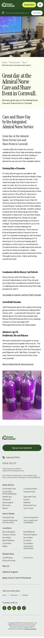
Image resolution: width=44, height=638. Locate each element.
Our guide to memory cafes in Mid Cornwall (21, 295)
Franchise (13, 595)
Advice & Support (10, 572)
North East (6, 538)
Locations (6, 528)
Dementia (6, 499)
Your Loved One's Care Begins (30, 521)
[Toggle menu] (40, 4)
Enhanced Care (29, 505)
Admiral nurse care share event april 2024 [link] (17, 65)
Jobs (4, 595)
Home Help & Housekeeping (9, 493)
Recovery (6, 505)
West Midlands (8, 540)
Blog (24, 62)
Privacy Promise (8, 560)
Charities (25, 595)
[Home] (8, 5)
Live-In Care (28, 508)
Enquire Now (29, 5)
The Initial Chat (8, 517)
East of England (8, 532)
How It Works (8, 513)
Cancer (26, 499)
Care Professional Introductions (9, 521)
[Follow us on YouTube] (19, 608)
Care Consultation (30, 517)
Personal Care (29, 492)
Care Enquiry (7, 558)
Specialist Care (29, 497)
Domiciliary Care (9, 489)
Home (4, 62)
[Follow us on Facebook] (4, 608)
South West (28, 543)
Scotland (27, 540)
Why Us (5, 566)
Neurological (7, 502)
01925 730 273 (9, 463)
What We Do (8, 485)
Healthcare (7, 497)
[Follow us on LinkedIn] (9, 608)
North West (28, 538)
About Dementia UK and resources (18, 364)
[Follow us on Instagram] (14, 608)
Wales (4, 546)
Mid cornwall (15, 62)
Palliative (27, 502)
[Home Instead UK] (9, 437)
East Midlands (29, 532)
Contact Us (28, 558)
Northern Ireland (30, 535)
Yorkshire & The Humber (28, 547)
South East (6, 543)
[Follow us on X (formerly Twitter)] (24, 608)
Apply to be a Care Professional (16, 577)
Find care (37, 13)
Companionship (30, 489)
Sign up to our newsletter (22, 448)
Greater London (9, 535)
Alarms (5, 508)
